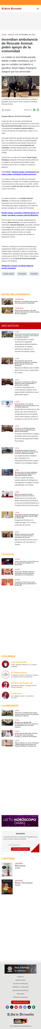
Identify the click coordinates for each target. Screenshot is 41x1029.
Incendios (34, 274)
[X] (11, 1007)
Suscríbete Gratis (20, 849)
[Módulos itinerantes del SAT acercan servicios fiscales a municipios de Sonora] (7, 539)
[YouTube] (16, 1007)
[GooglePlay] (33, 1007)
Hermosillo (22, 274)
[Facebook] (7, 1007)
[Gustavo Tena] (6, 695)
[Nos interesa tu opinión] (20, 969)
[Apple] (29, 1007)
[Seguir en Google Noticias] (37, 109)
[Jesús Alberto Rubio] (6, 664)
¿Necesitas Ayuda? (20, 1002)
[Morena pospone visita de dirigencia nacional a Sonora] (7, 500)
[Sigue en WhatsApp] (34, 109)
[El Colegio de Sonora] (6, 675)
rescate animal (8, 274)
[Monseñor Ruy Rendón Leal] (6, 685)
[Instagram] (20, 1007)
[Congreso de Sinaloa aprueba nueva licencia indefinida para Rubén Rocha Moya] (7, 435)
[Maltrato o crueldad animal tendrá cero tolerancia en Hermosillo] (7, 301)
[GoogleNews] (24, 1007)
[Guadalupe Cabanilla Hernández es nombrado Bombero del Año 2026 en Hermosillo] (7, 520)
